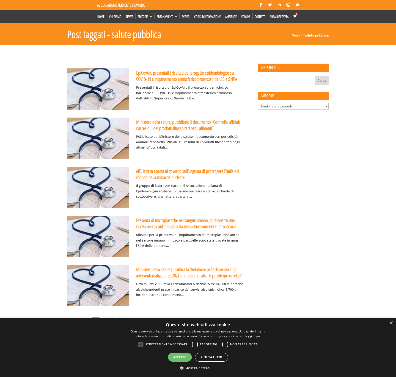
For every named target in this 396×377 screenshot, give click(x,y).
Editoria (143, 16)
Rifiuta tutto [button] (211, 357)
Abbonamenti (165, 16)
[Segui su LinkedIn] (279, 4)
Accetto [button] (180, 357)
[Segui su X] (270, 4)
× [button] (391, 323)
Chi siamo (115, 16)
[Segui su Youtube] (297, 4)
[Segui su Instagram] (288, 4)
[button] (198, 368)
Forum (245, 16)
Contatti (260, 16)
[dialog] (198, 347)
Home (100, 16)
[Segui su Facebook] (260, 4)
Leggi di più (252, 336)
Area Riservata (279, 16)
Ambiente (231, 16)
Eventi (186, 16)
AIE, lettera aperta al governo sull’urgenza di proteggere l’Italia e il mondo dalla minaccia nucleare (187, 174)
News (129, 16)
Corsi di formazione (207, 16)
